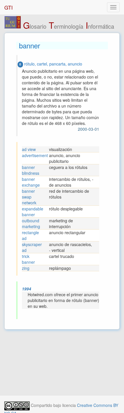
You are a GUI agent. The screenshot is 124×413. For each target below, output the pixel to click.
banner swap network (29, 196)
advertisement (35, 155)
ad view (29, 149)
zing (25, 268)
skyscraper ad (32, 247)
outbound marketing (31, 223)
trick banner (28, 259)
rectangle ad (30, 235)
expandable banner (32, 211)
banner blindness (30, 170)
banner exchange (31, 182)
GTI (8, 7)
